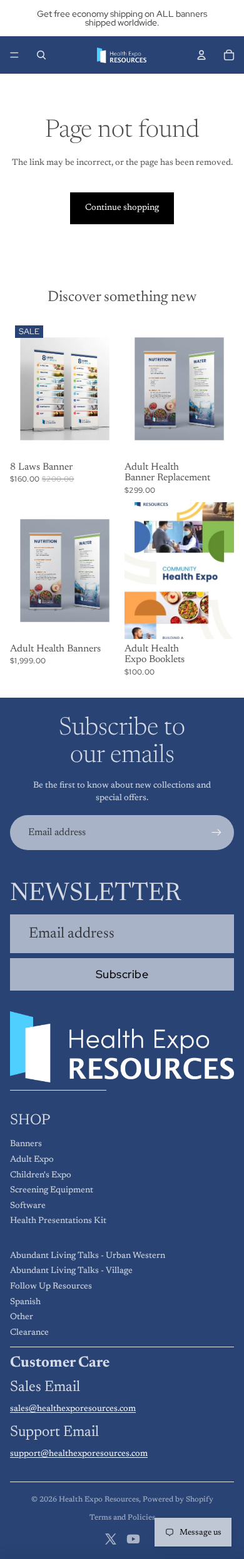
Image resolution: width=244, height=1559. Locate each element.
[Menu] (14, 55)
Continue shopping (122, 208)
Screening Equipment (51, 1190)
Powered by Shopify (178, 1499)
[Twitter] (110, 1539)
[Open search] (41, 55)
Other (21, 1317)
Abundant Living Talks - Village (71, 1271)
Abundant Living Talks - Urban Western (87, 1256)
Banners (26, 1144)
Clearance (29, 1333)
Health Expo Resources (99, 1499)
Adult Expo (32, 1160)
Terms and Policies (122, 1518)
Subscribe (122, 974)
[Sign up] (216, 832)
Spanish (25, 1302)
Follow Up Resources (51, 1286)
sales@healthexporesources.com (73, 1409)
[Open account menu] (201, 55)
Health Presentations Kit (58, 1221)
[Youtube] (133, 1539)
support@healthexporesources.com (79, 1454)
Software (28, 1206)
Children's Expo (40, 1175)
